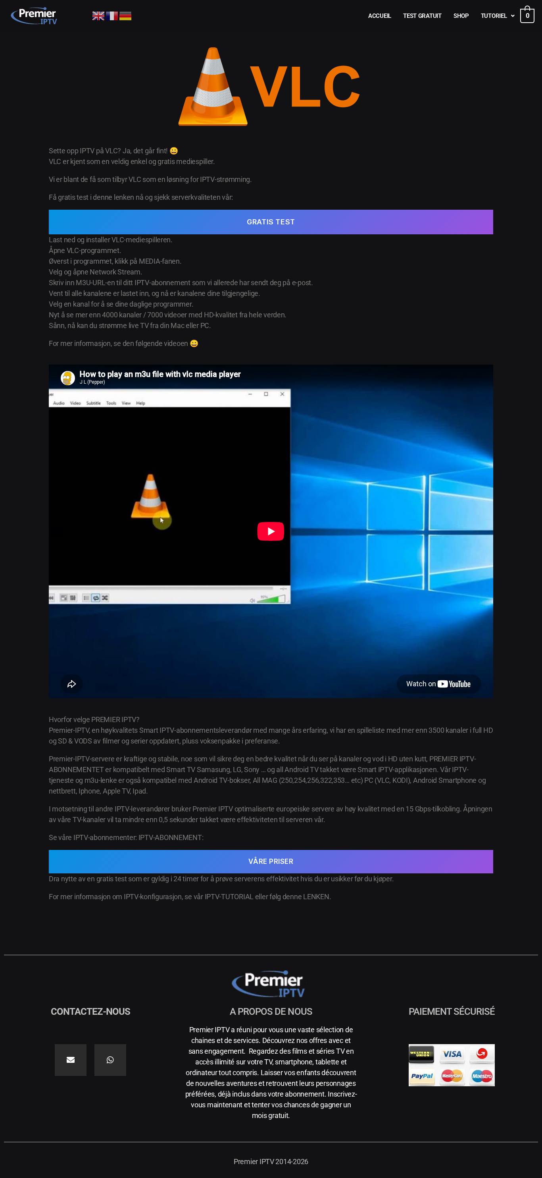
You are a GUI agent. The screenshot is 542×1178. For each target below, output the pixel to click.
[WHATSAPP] (110, 1060)
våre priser (270, 861)
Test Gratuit (422, 15)
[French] (112, 15)
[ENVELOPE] (70, 1060)
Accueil (379, 15)
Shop (461, 15)
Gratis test (271, 222)
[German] (126, 15)
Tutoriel (494, 15)
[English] (99, 15)
